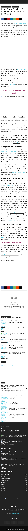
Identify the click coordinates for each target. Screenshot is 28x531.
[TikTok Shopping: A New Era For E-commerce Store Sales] (4, 404)
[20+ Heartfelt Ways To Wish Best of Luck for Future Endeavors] (4, 355)
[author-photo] (14, 300)
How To (3, 337)
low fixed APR (8, 185)
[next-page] (4, 358)
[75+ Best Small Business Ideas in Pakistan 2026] (4, 453)
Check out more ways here (9, 255)
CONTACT (23, 527)
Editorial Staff (5, 16)
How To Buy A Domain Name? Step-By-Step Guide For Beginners (13, 386)
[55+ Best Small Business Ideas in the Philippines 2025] (4, 466)
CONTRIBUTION (17, 527)
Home (2, 4)
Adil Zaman (3, 388)
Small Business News (15, 6)
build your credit (12, 220)
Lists (2, 331)
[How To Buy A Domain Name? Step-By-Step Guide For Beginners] (14, 374)
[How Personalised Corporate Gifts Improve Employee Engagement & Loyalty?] (4, 400)
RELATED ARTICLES (6, 317)
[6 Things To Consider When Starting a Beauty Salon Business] (4, 341)
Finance (9, 6)
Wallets (12, 84)
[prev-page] (2, 358)
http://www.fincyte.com (14, 304)
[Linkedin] (11, 19)
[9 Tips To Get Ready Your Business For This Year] (4, 335)
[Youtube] (22, 522)
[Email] (20, 19)
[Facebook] (2, 19)
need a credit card (20, 23)
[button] (2, 2)
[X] (5, 19)
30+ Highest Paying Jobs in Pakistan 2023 (17, 458)
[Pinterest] (8, 19)
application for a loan (18, 172)
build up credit (22, 69)
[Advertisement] (14, 53)
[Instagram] (8, 522)
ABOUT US (5, 527)
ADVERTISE (11, 527)
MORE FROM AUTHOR (16, 317)
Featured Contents (8, 4)
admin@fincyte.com (16, 513)
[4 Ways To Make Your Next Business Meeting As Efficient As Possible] (4, 418)
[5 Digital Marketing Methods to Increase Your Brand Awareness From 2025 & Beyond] (4, 349)
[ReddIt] (17, 19)
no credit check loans (17, 213)
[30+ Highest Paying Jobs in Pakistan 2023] (4, 459)
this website (16, 143)
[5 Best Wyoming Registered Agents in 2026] (4, 329)
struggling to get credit (8, 151)
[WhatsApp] (14, 19)
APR (2, 237)
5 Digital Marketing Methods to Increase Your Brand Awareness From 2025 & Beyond (16, 347)
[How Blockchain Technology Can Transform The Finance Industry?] (4, 324)
